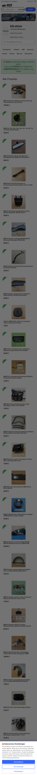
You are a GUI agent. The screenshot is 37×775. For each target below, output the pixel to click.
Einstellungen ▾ (18, 771)
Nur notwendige (18, 766)
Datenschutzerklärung (13, 757)
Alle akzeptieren (18, 762)
